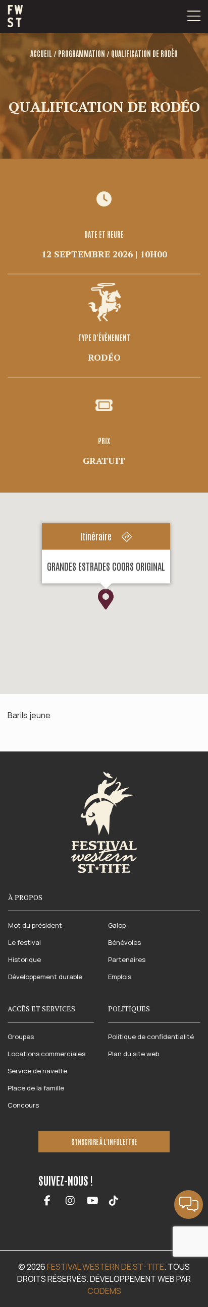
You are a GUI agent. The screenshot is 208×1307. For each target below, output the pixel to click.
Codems (104, 1290)
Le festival (24, 942)
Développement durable (45, 976)
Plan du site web (133, 1053)
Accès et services (41, 1008)
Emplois (119, 976)
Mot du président (35, 925)
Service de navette (37, 1070)
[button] (106, 599)
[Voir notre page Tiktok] (114, 1201)
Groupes (21, 1036)
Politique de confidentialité (151, 1036)
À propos (25, 897)
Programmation (81, 53)
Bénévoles (124, 942)
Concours (23, 1105)
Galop (117, 925)
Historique (24, 959)
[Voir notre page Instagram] (70, 1201)
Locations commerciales (46, 1053)
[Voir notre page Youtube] (92, 1201)
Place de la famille (36, 1087)
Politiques (129, 1008)
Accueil (41, 53)
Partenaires (126, 959)
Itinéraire (96, 535)
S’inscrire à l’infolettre (104, 1141)
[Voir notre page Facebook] (47, 1201)
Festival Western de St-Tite (105, 1266)
